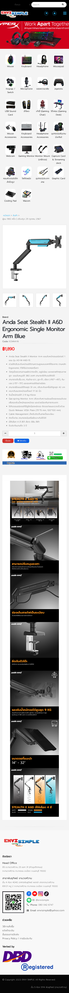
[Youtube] (34, 893)
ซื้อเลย (7, 440)
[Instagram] (40, 893)
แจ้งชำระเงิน (8, 930)
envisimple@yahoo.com (50, 910)
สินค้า (15, 215)
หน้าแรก (6, 215)
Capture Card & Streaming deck (58, 159)
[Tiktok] (46, 893)
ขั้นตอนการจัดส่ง (10, 934)
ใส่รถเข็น (22, 440)
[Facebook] (28, 893)
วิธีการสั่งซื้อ (8, 926)
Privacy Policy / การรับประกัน (17, 938)
